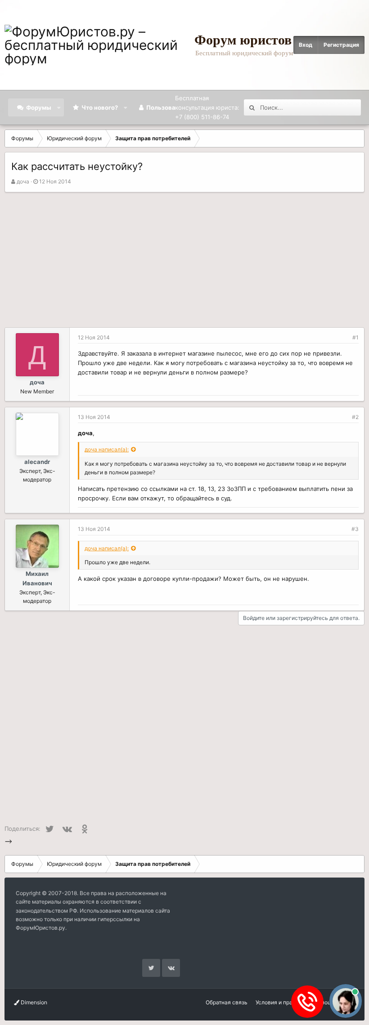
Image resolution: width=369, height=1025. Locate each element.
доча (23, 181)
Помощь (324, 1002)
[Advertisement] (184, 260)
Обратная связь (227, 1002)
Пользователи (167, 107)
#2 (355, 417)
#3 (355, 529)
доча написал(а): (107, 449)
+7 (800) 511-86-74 (202, 116)
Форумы (38, 107)
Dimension (33, 1002)
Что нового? (99, 107)
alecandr (37, 461)
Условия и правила (280, 1002)
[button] (59, 107)
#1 (355, 337)
